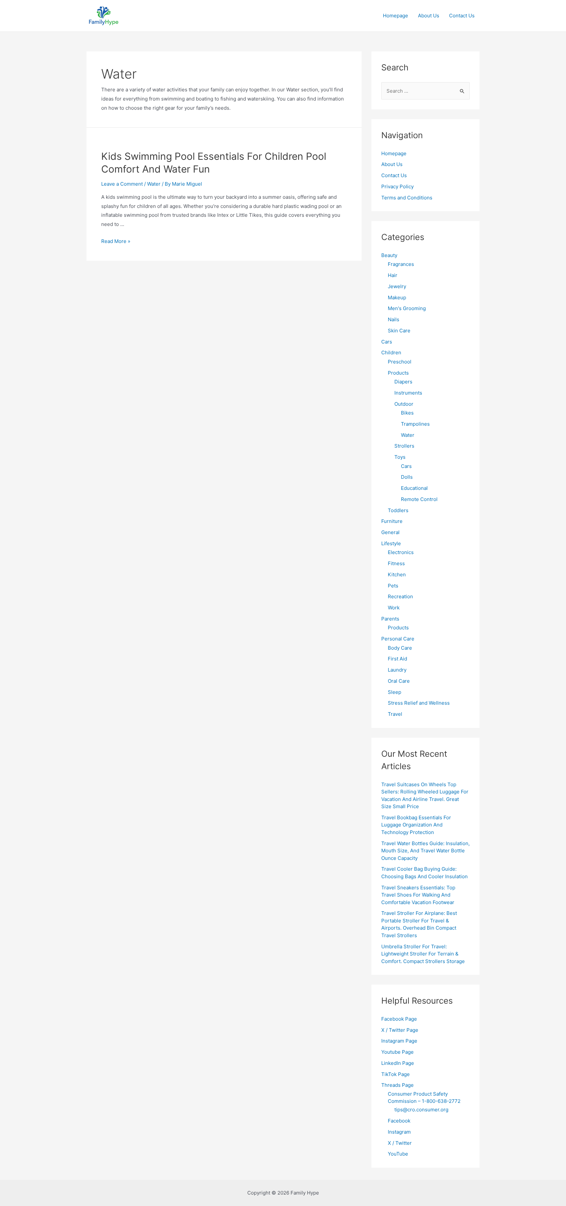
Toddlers (398, 510)
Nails (393, 319)
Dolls (407, 477)
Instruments (408, 393)
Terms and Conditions (406, 198)
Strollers (404, 446)
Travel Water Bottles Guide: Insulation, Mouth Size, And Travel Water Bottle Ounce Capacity (425, 850)
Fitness (396, 563)
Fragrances (401, 264)
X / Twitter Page (399, 1030)
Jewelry (397, 286)
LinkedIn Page (397, 1063)
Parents (390, 619)
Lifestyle (391, 543)
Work (394, 607)
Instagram (399, 1132)
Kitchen (397, 574)
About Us (428, 15)
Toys (400, 457)
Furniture (392, 521)
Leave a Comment (122, 184)
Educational (414, 488)
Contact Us (462, 15)
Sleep (394, 692)
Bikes (407, 413)
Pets (393, 586)
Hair (392, 275)
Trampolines (415, 424)
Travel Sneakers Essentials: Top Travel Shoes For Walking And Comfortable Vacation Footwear (418, 894)
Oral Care (399, 681)
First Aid (397, 659)
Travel (395, 714)
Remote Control (419, 499)
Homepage (395, 15)
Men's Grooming (407, 308)
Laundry (397, 670)
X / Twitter (400, 1143)
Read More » (115, 241)
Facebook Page (399, 1019)
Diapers (403, 382)
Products (398, 373)
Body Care (400, 648)
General (390, 532)
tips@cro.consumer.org (421, 1109)
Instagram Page (399, 1041)
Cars (386, 342)
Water (153, 184)
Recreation (400, 596)
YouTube (398, 1154)
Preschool (399, 362)
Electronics (401, 552)
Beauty (389, 255)
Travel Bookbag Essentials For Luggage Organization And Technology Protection (416, 824)
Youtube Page (397, 1052)
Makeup (397, 297)
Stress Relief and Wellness (419, 703)
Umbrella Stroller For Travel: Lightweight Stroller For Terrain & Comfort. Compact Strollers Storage (423, 953)
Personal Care (397, 639)
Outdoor (403, 404)
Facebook (399, 1121)
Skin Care (399, 330)
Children (391, 352)
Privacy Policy (397, 186)
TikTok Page (395, 1074)
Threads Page (397, 1085)
